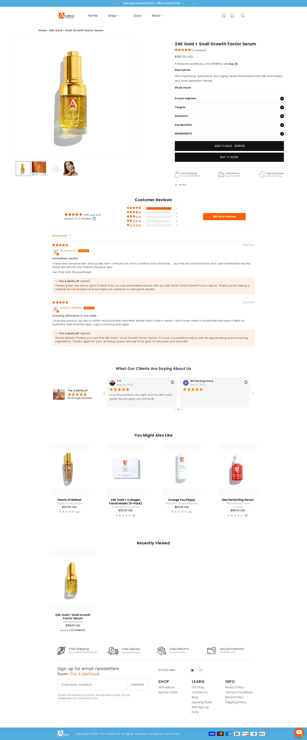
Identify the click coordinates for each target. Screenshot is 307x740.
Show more (183, 87)
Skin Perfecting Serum (238, 500)
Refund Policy (234, 697)
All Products (166, 687)
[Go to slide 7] (181, 409)
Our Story (198, 687)
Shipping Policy (235, 702)
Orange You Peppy (181, 500)
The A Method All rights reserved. (123, 734)
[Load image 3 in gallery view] (55, 168)
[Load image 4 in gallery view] (70, 168)
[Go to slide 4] (173, 409)
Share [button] (182, 184)
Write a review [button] (224, 216)
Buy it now (229, 157)
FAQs (195, 712)
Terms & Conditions (238, 692)
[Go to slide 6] (178, 409)
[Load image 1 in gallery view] (23, 168)
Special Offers (168, 692)
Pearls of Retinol (69, 500)
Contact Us (200, 692)
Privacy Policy (234, 687)
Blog (195, 697)
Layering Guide (202, 702)
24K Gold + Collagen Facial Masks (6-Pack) (125, 501)
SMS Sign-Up (200, 707)
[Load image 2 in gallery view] (39, 168)
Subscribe (137, 684)
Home (42, 30)
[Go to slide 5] (175, 409)
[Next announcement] (193, 3)
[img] (60, 245)
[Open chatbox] (299, 733)
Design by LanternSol (164, 734)
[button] (111, 15)
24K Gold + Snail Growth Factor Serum (76, 30)
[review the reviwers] (172, 383)
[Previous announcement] (114, 3)
